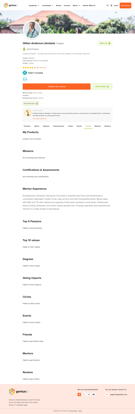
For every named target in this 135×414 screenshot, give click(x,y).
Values (36, 126)
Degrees (46, 126)
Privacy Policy (73, 411)
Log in (116, 5)
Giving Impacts (58, 126)
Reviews (108, 126)
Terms (80, 411)
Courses (67, 5)
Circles (70, 126)
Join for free (125, 5)
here (25, 405)
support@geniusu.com (118, 394)
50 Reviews (41, 68)
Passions (27, 126)
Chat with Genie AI (39, 119)
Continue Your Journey (56, 87)
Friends (88, 126)
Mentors (98, 126)
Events (58, 5)
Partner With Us (89, 5)
